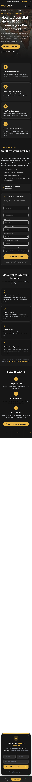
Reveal (24, 1)
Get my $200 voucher (16, 257)
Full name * (6, 205)
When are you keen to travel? (11, 247)
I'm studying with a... (8, 233)
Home (4, 10)
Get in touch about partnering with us (18, 361)
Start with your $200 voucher (17, 424)
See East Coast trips (9, 52)
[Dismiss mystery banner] (30, 1)
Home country (7, 219)
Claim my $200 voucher (10, 46)
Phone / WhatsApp (8, 226)
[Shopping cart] (25, 5)
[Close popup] (28, 735)
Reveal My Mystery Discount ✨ (16, 767)
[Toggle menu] (29, 6)
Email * (5, 212)
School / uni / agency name (10, 240)
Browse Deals (16, 779)
